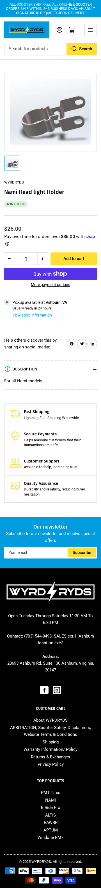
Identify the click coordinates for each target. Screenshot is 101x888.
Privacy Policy (51, 764)
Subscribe (82, 552)
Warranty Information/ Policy (50, 749)
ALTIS (50, 815)
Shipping (51, 742)
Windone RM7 (50, 837)
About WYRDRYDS (50, 720)
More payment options (50, 284)
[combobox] (50, 49)
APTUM (50, 830)
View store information (32, 315)
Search (85, 48)
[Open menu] (90, 30)
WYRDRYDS (14, 182)
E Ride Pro (50, 807)
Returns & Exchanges (50, 757)
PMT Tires (50, 792)
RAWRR (51, 822)
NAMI (50, 800)
